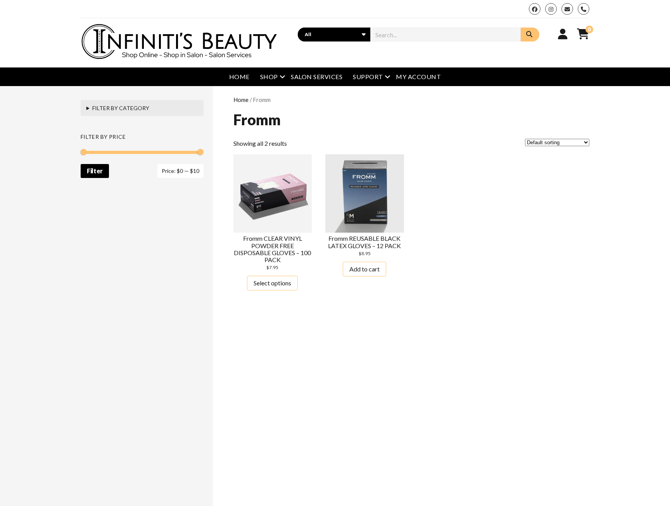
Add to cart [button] (364, 269)
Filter (95, 170)
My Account (418, 76)
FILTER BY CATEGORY (120, 108)
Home (239, 76)
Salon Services (316, 76)
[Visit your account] (563, 33)
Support (368, 76)
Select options (272, 283)
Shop (269, 76)
